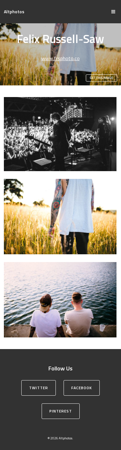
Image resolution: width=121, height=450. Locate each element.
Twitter (38, 388)
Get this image (101, 77)
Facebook (81, 388)
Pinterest (60, 411)
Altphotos (14, 11)
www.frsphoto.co (60, 58)
